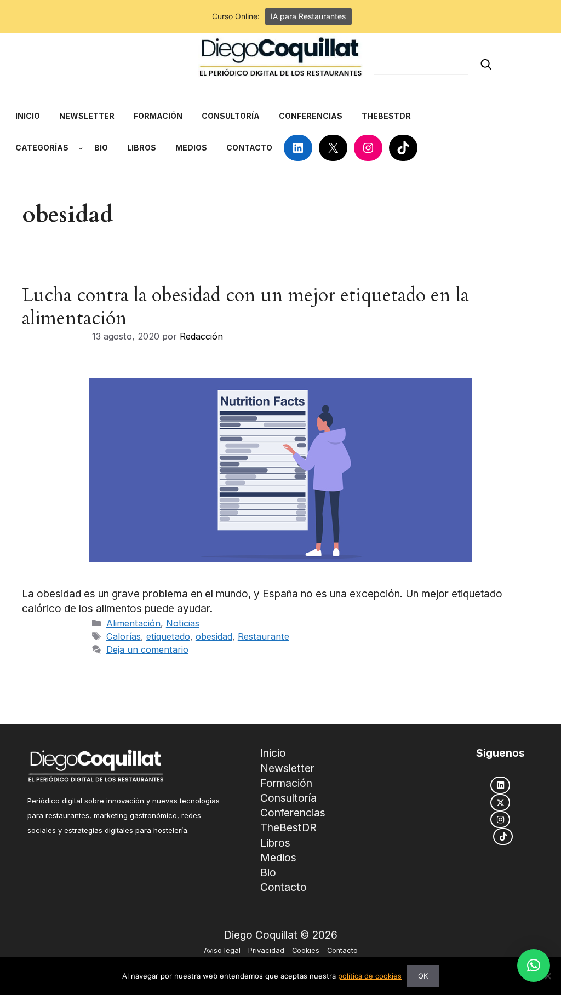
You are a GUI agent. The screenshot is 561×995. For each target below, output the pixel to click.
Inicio (273, 753)
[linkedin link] (500, 785)
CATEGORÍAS (41, 147)
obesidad (214, 636)
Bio (268, 872)
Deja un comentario (147, 649)
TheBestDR (288, 827)
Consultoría (288, 797)
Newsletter (287, 768)
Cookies (305, 950)
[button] (533, 965)
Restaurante (263, 636)
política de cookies (370, 975)
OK (423, 975)
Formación (286, 783)
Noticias (182, 623)
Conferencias (292, 812)
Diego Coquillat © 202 (277, 935)
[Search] (486, 64)
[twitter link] (500, 802)
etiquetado (168, 636)
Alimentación (133, 623)
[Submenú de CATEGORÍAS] (80, 148)
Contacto (283, 887)
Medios (278, 857)
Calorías (123, 636)
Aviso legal (222, 950)
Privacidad (266, 950)
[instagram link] (500, 819)
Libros (275, 842)
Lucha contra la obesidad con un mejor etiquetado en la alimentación (245, 306)
